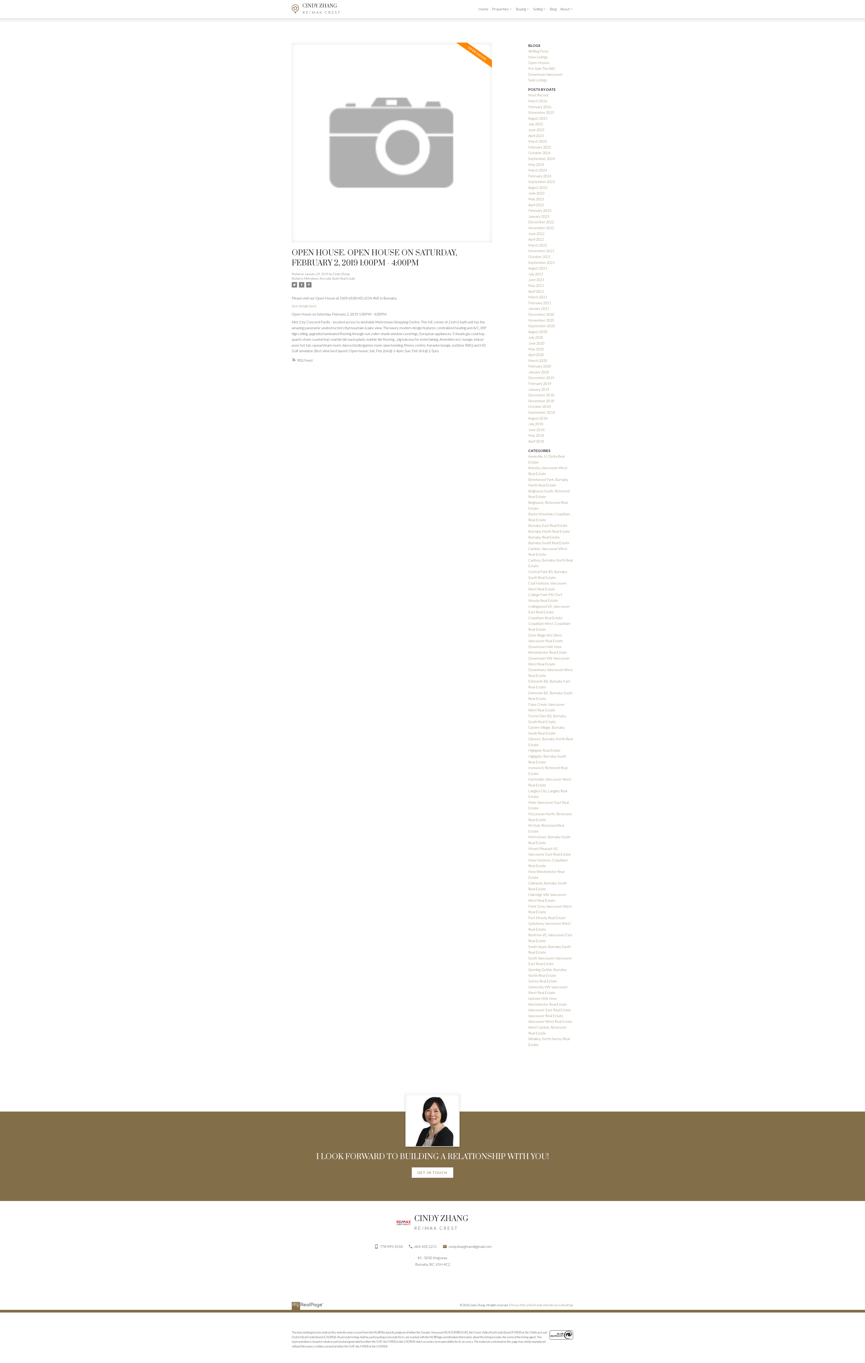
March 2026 (537, 101)
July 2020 (535, 337)
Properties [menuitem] (500, 9)
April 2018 (536, 441)
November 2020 (541, 320)
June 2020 (536, 343)
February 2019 (539, 383)
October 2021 (539, 256)
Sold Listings (537, 80)
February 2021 (539, 303)
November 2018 (541, 401)
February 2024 (539, 176)
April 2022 (536, 239)
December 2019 (541, 377)
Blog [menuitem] (553, 9)
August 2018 (537, 418)
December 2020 (541, 314)
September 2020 (541, 326)
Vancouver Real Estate (545, 1016)
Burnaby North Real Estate (549, 531)
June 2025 (536, 130)
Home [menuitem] (483, 9)
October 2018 (539, 406)
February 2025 (539, 147)
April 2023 (536, 205)
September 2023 (541, 181)
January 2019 (538, 389)
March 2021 (537, 297)
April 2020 (536, 354)
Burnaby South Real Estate (548, 543)
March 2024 (537, 170)
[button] (432, 1172)
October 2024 (539, 153)
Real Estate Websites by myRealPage (551, 1305)
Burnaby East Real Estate (547, 525)
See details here (304, 306)
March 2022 (537, 245)
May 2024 (536, 164)
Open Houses (539, 62)
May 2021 (536, 285)
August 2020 (537, 331)
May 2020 (536, 349)
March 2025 (537, 141)
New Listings (538, 57)
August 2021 (537, 268)
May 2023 (536, 199)
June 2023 (536, 193)
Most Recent (538, 95)
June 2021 (536, 279)
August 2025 (537, 118)
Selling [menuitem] (538, 9)
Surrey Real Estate (542, 981)
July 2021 (535, 274)
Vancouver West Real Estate (550, 1021)
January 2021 (538, 308)
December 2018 (541, 395)
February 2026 (539, 107)
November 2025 (541, 112)
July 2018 (535, 424)
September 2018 (541, 412)
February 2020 (539, 366)
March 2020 (537, 360)
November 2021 (541, 251)
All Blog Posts (538, 51)
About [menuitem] (565, 9)
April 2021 (536, 291)
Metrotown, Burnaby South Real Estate (329, 278)
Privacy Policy (518, 1305)
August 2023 (537, 187)
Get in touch (432, 1172)
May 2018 (536, 435)
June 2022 (536, 233)
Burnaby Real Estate (544, 537)
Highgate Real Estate (544, 750)
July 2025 (535, 124)
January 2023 (538, 216)
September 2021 (541, 262)
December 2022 (541, 222)
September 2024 (541, 158)
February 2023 (539, 210)
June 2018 (536, 429)
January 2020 (538, 372)
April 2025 (536, 135)
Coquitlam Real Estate (545, 618)
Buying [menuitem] (521, 9)
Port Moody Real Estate (547, 918)
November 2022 (541, 228)
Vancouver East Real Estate (549, 1010)
